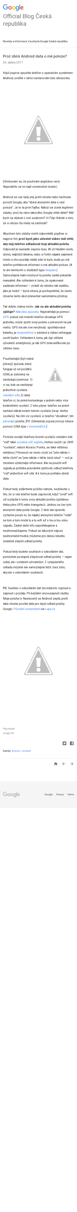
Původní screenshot (26, 609)
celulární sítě (11, 395)
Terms (70, 794)
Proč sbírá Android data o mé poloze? (35, 56)
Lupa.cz (50, 609)
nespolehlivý (25, 332)
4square (50, 270)
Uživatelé (26, 751)
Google (48, 794)
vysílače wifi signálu (30, 442)
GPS (6, 317)
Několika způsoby (27, 312)
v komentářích (36, 426)
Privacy (60, 794)
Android (16, 751)
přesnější (9, 421)
